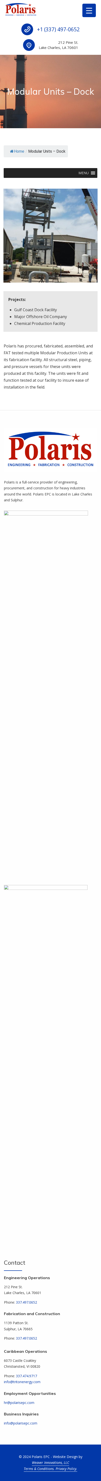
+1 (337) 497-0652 (58, 29)
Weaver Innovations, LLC (50, 1462)
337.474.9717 (26, 1376)
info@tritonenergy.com (22, 1381)
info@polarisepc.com (20, 1423)
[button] (83, 173)
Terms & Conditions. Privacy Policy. (50, 1468)
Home (19, 151)
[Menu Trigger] (89, 10)
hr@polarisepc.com (19, 1402)
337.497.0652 (26, 1302)
